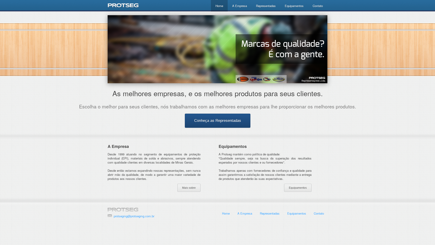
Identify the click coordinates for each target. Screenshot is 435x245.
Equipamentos (294, 6)
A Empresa (239, 6)
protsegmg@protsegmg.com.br (134, 216)
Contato (318, 6)
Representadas (266, 6)
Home (219, 6)
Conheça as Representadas (217, 120)
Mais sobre (189, 187)
